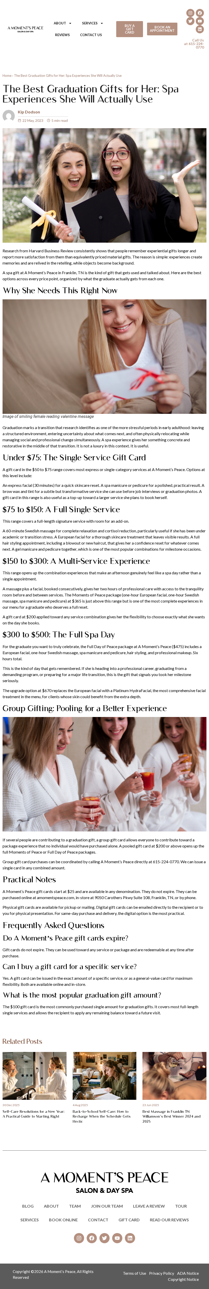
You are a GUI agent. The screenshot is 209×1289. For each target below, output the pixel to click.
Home (7, 76)
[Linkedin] (200, 29)
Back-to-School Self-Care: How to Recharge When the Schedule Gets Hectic (101, 1116)
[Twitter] (190, 21)
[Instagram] (190, 13)
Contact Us (91, 35)
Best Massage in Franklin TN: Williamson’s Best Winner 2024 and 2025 (171, 1116)
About (60, 23)
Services (90, 23)
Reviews (62, 35)
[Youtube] (200, 21)
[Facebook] (200, 13)
